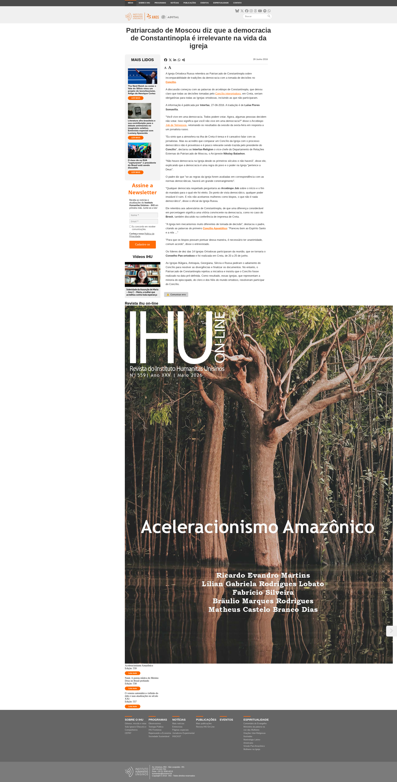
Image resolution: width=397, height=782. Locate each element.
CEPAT (128, 733)
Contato (237, 3)
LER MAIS (135, 98)
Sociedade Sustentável (159, 736)
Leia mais (132, 673)
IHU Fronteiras (155, 730)
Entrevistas (177, 727)
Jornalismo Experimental (183, 733)
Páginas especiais (180, 730)
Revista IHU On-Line (205, 727)
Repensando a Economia (160, 733)
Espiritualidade (221, 3)
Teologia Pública (156, 727)
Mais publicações (204, 723)
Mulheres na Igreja (251, 749)
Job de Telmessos (176, 125)
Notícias (175, 3)
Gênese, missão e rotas (135, 723)
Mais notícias (178, 723)
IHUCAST (176, 736)
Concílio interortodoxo (228, 93)
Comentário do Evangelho (255, 723)
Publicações (189, 3)
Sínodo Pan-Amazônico (254, 746)
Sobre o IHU (144, 3)
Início (130, 3)
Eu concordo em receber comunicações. (144, 228)
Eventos (205, 3)
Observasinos (155, 723)
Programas (160, 3)
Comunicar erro (176, 294)
